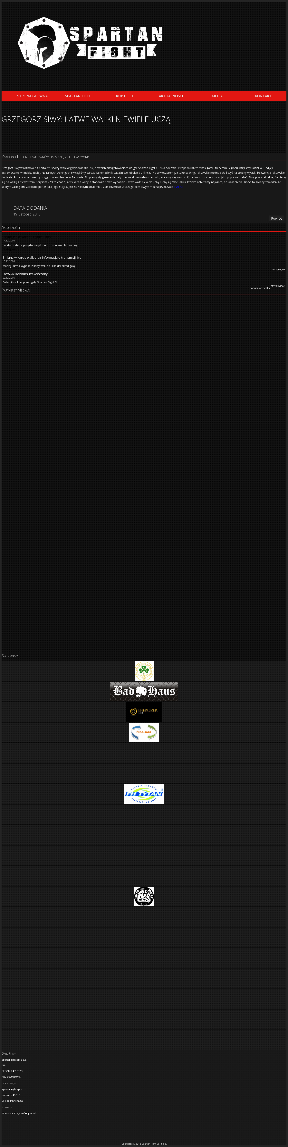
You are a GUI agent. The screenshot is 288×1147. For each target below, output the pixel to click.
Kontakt (263, 96)
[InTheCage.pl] (144, 632)
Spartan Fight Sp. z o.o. (154, 1143)
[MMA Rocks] (144, 433)
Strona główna (32, 96)
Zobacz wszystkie (260, 288)
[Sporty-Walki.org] (144, 599)
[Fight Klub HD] (144, 329)
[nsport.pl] (144, 566)
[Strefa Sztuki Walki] (144, 499)
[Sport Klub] (144, 351)
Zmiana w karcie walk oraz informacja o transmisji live (42, 257)
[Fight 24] (144, 308)
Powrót (276, 218)
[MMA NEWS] (144, 466)
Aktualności (171, 96)
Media (217, 96)
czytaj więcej (278, 269)
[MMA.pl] (144, 532)
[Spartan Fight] (21, 1130)
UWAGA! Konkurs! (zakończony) (26, 274)
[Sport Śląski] (144, 372)
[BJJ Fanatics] (144, 400)
